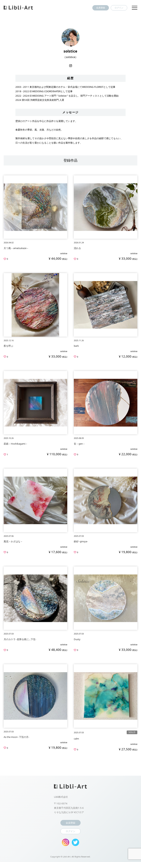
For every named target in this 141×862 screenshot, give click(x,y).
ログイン (119, 7)
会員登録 (100, 7)
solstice (63, 253)
